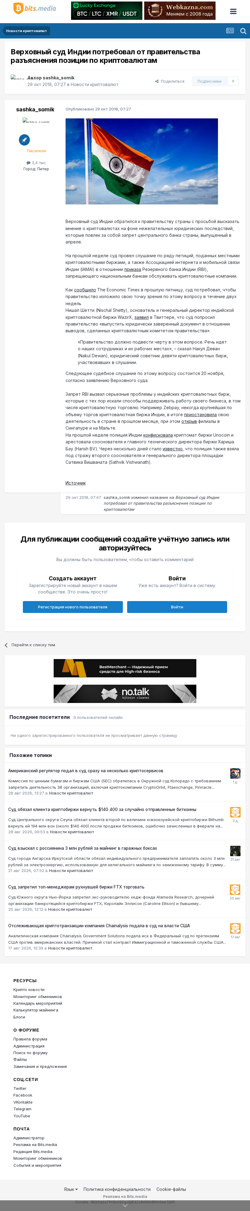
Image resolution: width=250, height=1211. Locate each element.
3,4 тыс (38, 162)
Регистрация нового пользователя (72, 606)
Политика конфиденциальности (117, 1189)
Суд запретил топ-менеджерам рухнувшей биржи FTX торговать (76, 887)
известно (173, 448)
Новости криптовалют (95, 84)
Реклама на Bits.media (35, 1144)
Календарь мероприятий (37, 1003)
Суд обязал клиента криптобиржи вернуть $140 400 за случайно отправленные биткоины (102, 809)
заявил (141, 317)
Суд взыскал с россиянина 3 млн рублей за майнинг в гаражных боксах (82, 848)
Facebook (22, 1095)
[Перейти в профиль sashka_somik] (17, 81)
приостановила (200, 414)
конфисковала (158, 435)
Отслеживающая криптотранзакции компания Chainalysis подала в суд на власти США (99, 925)
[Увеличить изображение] (142, 161)
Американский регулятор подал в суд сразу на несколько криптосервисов (85, 770)
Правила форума (30, 1038)
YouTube (21, 1115)
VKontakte (23, 1102)
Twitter (20, 1088)
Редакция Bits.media (32, 1151)
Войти (177, 606)
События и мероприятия (37, 1165)
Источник (76, 482)
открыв (189, 421)
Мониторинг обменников (37, 996)
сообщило (85, 289)
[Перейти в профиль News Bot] (235, 812)
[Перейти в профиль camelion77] (235, 851)
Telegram (22, 1108)
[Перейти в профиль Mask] (235, 773)
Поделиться (171, 81)
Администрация (29, 1045)
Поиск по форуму (30, 1052)
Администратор (29, 1137)
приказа (132, 269)
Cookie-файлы (171, 1189)
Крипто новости (29, 989)
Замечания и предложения (40, 1066)
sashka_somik (58, 77)
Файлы (20, 1059)
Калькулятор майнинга (35, 1009)
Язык (69, 1189)
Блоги (19, 1017)
